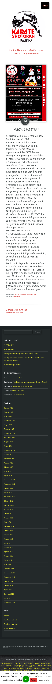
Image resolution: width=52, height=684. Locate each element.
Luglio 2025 (8, 425)
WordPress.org (9, 628)
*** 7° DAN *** (9, 345)
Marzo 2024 (8, 446)
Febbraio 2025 (9, 429)
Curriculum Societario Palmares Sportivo (15, 670)
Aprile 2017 (8, 560)
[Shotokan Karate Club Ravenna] (26, 27)
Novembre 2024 (9, 433)
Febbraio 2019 (9, 526)
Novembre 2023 (9, 454)
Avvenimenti (17, 296)
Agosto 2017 (8, 552)
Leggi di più (44, 680)
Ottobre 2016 (8, 581)
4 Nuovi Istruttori (18, 390)
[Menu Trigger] (45, 5)
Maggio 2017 (8, 556)
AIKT (5, 669)
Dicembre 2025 (9, 421)
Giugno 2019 (8, 514)
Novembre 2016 (9, 577)
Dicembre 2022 (9, 480)
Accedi (6, 616)
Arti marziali (18, 294)
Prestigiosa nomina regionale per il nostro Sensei (21, 354)
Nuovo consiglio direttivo (12, 365)
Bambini (8, 665)
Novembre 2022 (9, 484)
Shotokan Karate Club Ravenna (11, 663)
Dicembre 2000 (9, 602)
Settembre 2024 (9, 437)
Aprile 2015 (8, 598)
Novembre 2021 (9, 497)
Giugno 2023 (8, 467)
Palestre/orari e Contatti (20, 665)
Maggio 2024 (8, 442)
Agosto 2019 (8, 509)
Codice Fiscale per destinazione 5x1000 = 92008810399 (26, 52)
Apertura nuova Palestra (15, 313)
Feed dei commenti (11, 624)
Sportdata (37, 669)
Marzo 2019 (8, 522)
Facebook (29, 669)
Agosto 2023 (8, 463)
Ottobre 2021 (8, 501)
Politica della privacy (37, 670)
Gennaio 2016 (9, 594)
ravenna (29, 294)
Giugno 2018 (8, 535)
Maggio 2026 (8, 412)
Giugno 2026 (8, 408)
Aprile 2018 (8, 543)
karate (24, 294)
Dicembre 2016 (9, 573)
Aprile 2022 (8, 492)
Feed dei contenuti (10, 620)
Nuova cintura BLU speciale (22, 386)
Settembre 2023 (9, 459)
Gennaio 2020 (9, 505)
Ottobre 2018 (8, 531)
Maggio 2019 (8, 518)
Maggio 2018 (8, 539)
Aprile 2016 (8, 590)
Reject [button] (33, 680)
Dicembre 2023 (9, 450)
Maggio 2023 (8, 471)
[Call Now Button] (26, 679)
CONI (22, 669)
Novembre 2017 (9, 547)
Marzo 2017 (8, 564)
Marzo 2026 (8, 416)
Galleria (32, 665)
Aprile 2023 (8, 476)
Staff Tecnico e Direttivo (31, 663)
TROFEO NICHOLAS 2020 (16, 310)
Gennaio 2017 (9, 569)
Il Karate (39, 665)
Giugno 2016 (8, 585)
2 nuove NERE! (9, 349)
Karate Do (45, 669)
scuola (34, 294)
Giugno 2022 (8, 488)
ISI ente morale (14, 669)
